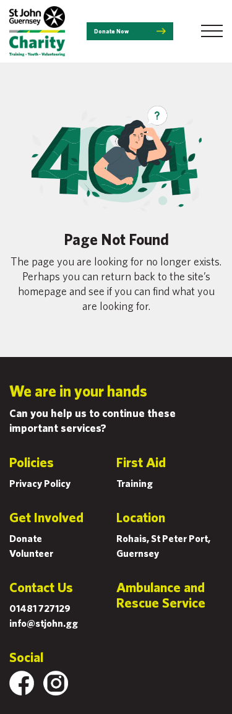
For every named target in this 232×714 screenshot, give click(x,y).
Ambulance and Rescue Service (160, 594)
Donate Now (111, 31)
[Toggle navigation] (212, 30)
